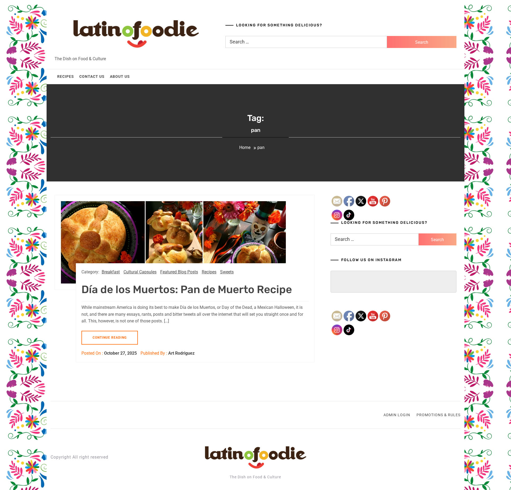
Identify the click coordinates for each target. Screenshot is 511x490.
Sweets (227, 271)
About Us (120, 76)
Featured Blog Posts (179, 271)
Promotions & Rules (438, 415)
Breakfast (111, 271)
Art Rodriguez (181, 353)
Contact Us (92, 76)
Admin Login (397, 415)
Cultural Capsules (139, 271)
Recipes (65, 76)
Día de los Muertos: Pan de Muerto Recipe (186, 289)
